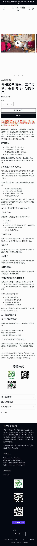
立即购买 (18, 115)
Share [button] (5, 412)
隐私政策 (32, 539)
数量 (2, 100)
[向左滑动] (15, 75)
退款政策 (13, 542)
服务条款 (19, 542)
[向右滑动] (22, 75)
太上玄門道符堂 (12, 539)
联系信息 (26, 542)
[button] (4, 9)
